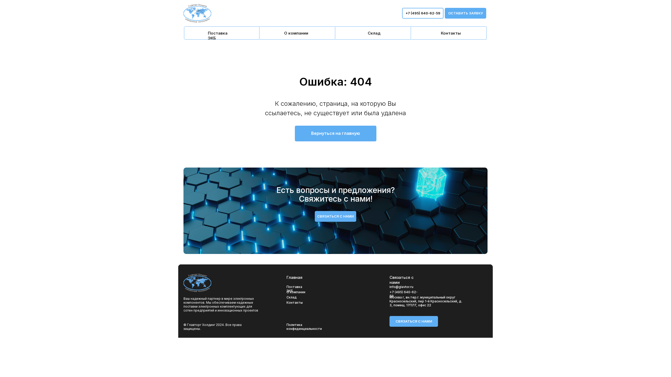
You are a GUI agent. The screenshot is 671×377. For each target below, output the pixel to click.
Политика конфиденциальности (304, 327)
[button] (465, 13)
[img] (222, 33)
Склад (291, 297)
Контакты (294, 302)
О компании (295, 292)
